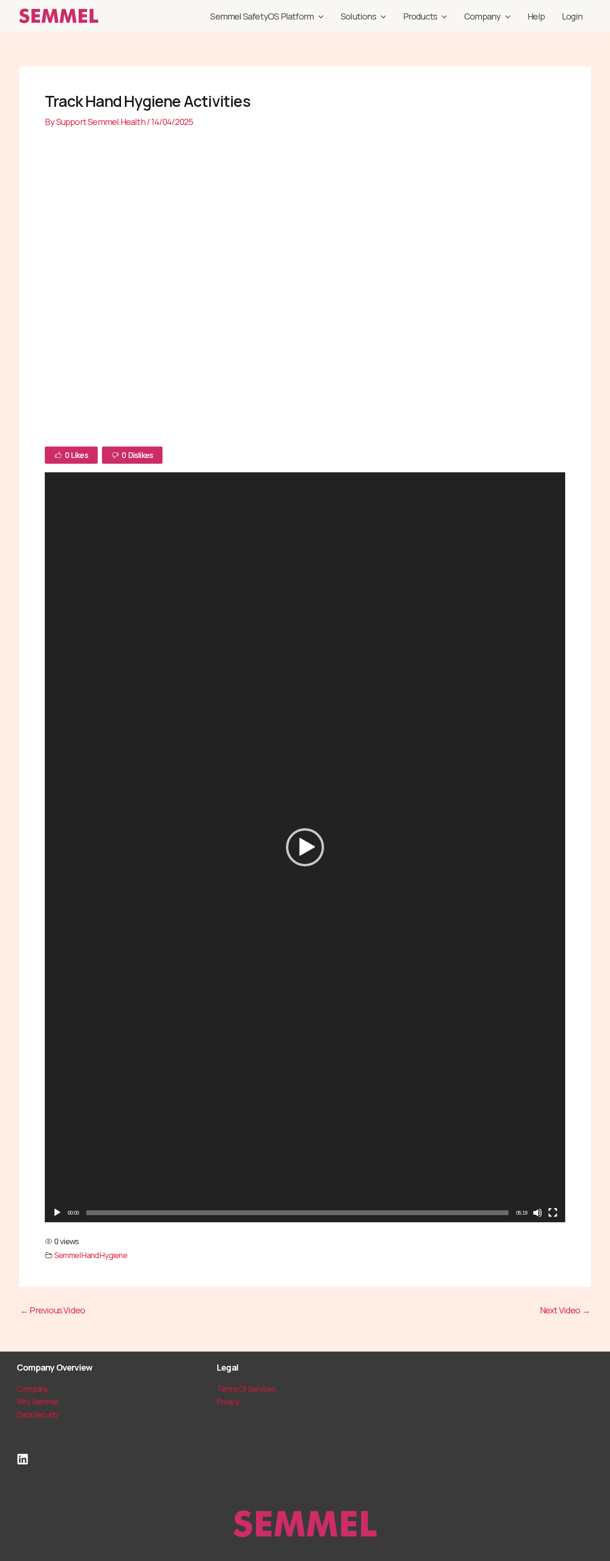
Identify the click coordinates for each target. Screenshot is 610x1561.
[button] (305, 847)
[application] (319, 16)
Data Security (38, 1414)
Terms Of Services (246, 1389)
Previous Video (52, 1310)
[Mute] (537, 1213)
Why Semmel (37, 1401)
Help (536, 16)
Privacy (228, 1401)
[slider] (297, 1212)
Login (572, 16)
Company (482, 16)
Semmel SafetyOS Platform (262, 16)
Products (420, 16)
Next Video (565, 1310)
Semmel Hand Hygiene (90, 1255)
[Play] (57, 1213)
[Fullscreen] (553, 1213)
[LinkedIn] (23, 1459)
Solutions (358, 16)
